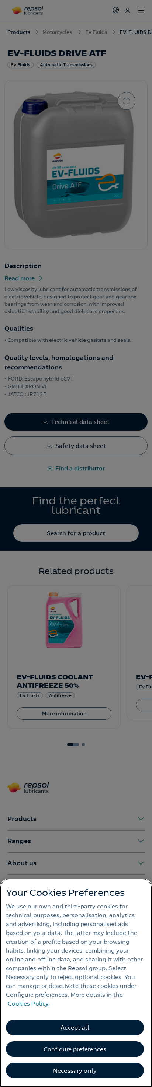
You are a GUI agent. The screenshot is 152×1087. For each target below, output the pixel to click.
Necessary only (75, 1070)
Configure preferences (75, 1049)
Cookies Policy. (29, 1003)
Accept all (75, 1027)
